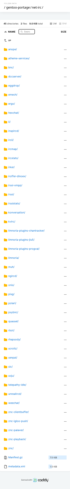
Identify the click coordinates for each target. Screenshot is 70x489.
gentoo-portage (18, 7)
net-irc (37, 7)
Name (12, 31)
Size (64, 31)
